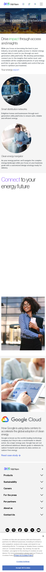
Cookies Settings (22, 561)
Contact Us (9, 515)
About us (8, 508)
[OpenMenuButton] (23, 4)
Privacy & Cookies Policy (23, 555)
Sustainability (10, 482)
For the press (10, 495)
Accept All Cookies (23, 568)
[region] (23, 552)
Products (8, 475)
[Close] (43, 536)
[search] (35, 4)
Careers (8, 488)
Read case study (9, 455)
